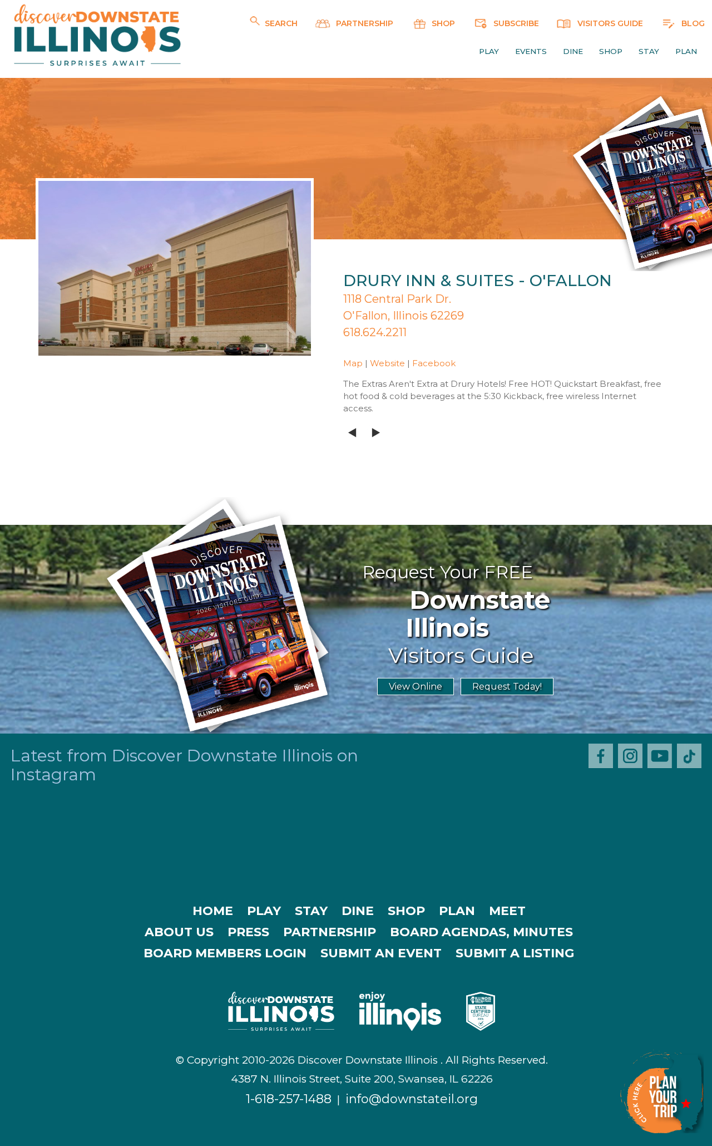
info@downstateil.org (411, 1098)
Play (489, 51)
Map (353, 363)
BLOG (692, 23)
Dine (573, 51)
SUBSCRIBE (515, 23)
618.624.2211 (375, 332)
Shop (610, 51)
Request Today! (507, 686)
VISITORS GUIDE (609, 23)
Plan (686, 51)
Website (387, 363)
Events (531, 51)
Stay (649, 51)
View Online (415, 686)
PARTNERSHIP (363, 23)
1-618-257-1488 (289, 1098)
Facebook (434, 363)
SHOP (442, 23)
